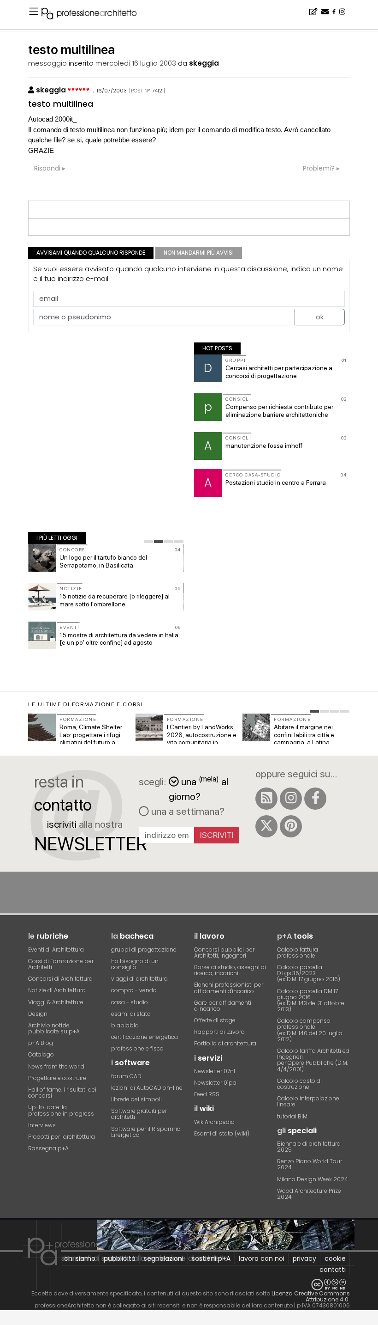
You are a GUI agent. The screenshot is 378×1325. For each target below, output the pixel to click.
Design (37, 1014)
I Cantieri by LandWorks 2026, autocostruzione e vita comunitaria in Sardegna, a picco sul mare (201, 742)
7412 (157, 90)
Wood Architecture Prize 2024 (309, 1194)
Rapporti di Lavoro (219, 1032)
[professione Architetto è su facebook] (315, 799)
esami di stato (131, 1014)
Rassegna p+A (48, 1148)
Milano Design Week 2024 (312, 1179)
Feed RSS (206, 1094)
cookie (335, 1258)
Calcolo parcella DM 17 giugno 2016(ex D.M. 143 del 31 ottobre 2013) (310, 1000)
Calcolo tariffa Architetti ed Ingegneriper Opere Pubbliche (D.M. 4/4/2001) (313, 1060)
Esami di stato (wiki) (221, 1133)
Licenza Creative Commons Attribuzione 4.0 (311, 1296)
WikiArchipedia (214, 1122)
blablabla (125, 1025)
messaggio (47, 63)
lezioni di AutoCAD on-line (147, 1088)
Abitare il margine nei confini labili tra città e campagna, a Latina (304, 734)
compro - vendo (134, 990)
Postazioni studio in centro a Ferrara (275, 482)
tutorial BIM (292, 1116)
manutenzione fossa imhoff (263, 445)
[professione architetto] (94, 15)
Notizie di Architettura (57, 990)
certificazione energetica (144, 1037)
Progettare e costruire (57, 1078)
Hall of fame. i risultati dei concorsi (62, 1092)
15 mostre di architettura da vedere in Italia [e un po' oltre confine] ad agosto (118, 639)
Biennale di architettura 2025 (309, 1147)
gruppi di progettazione (144, 949)
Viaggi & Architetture (55, 1002)
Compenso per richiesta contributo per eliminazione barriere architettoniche (279, 410)
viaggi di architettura (139, 979)
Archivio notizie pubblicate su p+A (54, 1028)
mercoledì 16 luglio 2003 (135, 63)
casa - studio (129, 1002)
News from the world (56, 1066)
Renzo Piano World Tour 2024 (309, 1164)
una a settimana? (186, 811)
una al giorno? (198, 788)
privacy (304, 1258)
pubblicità (120, 1258)
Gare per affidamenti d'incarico (222, 1006)
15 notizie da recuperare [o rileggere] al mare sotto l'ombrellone (114, 600)
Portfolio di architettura (225, 1043)
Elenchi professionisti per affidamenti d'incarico (228, 988)
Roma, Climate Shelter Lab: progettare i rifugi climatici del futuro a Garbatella (90, 738)
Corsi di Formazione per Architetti (61, 964)
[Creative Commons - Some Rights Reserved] (189, 1284)
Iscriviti (217, 835)
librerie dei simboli (136, 1099)
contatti (332, 1269)
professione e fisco (137, 1048)
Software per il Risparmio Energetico (146, 1132)
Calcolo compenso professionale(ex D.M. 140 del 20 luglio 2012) (310, 1030)
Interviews (42, 1125)
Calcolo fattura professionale (297, 952)
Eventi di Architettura (56, 949)
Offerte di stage (215, 1020)
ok (320, 317)
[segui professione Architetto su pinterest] (291, 826)
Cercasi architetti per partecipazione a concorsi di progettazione (278, 371)
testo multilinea (60, 104)
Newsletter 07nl (214, 1071)
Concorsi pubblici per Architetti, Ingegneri (224, 952)
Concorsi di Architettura (60, 979)
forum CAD (126, 1076)
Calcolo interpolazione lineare (308, 1101)
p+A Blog (40, 1043)
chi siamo (79, 1258)
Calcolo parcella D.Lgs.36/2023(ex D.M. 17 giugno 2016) (308, 973)
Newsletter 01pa (215, 1083)
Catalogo (41, 1054)
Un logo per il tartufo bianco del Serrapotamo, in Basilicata (103, 561)
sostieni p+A (211, 1258)
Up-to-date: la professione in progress (61, 1110)
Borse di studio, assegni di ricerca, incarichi (230, 970)
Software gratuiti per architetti (139, 1114)
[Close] (6, 1321)
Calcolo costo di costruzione (299, 1084)
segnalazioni (163, 1258)
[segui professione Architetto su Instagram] (291, 799)
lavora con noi (261, 1258)
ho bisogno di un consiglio (135, 964)
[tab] (148, 541)
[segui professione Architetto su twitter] (266, 826)
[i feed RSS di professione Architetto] (266, 799)
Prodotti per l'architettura (61, 1137)
